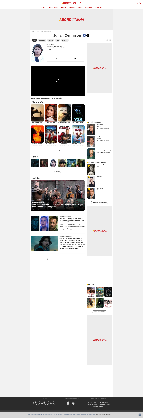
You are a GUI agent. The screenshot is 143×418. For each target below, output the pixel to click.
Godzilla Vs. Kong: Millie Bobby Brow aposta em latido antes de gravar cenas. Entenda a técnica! (71, 240)
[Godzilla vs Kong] (37, 134)
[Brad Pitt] (91, 141)
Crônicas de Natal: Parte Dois (51, 143)
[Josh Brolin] (91, 129)
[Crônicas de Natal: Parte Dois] (51, 134)
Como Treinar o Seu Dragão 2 (37, 122)
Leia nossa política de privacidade (103, 414)
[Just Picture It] (51, 113)
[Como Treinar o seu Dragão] (64, 113)
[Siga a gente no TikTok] (49, 403)
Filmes (43, 7)
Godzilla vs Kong (37, 143)
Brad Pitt (99, 136)
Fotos (35, 157)
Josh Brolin (100, 124)
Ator (52, 44)
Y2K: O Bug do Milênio (78, 122)
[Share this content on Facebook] (84, 35)
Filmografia (37, 102)
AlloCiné (90, 402)
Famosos (37, 31)
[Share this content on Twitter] (87, 35)
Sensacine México (97, 406)
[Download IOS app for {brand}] (69, 403)
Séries (80, 7)
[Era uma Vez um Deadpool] (78, 134)
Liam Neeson (100, 188)
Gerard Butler (100, 149)
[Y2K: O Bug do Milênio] (78, 113)
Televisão (88, 7)
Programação (53, 7)
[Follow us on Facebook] (35, 403)
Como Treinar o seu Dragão (64, 122)
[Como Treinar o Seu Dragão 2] (37, 113)
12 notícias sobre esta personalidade (58, 259)
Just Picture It (51, 122)
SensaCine (90, 404)
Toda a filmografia (58, 150)
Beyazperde (103, 404)
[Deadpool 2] (64, 134)
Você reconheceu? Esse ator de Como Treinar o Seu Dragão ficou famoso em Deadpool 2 (57, 206)
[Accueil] (71, 3)
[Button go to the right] (110, 40)
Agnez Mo (99, 176)
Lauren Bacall (100, 164)
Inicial (33, 31)
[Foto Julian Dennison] (35, 163)
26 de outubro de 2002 (59, 48)
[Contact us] (53, 403)
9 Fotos (58, 171)
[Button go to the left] (107, 40)
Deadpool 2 (64, 143)
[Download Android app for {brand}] (74, 403)
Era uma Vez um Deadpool (78, 143)
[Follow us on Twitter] (40, 403)
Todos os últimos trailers (99, 311)
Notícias (71, 7)
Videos (63, 7)
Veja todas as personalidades (100, 202)
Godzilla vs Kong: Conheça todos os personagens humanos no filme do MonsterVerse (72, 220)
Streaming (98, 7)
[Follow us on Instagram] (44, 403)
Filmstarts (102, 402)
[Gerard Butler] (91, 153)
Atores (41, 31)
